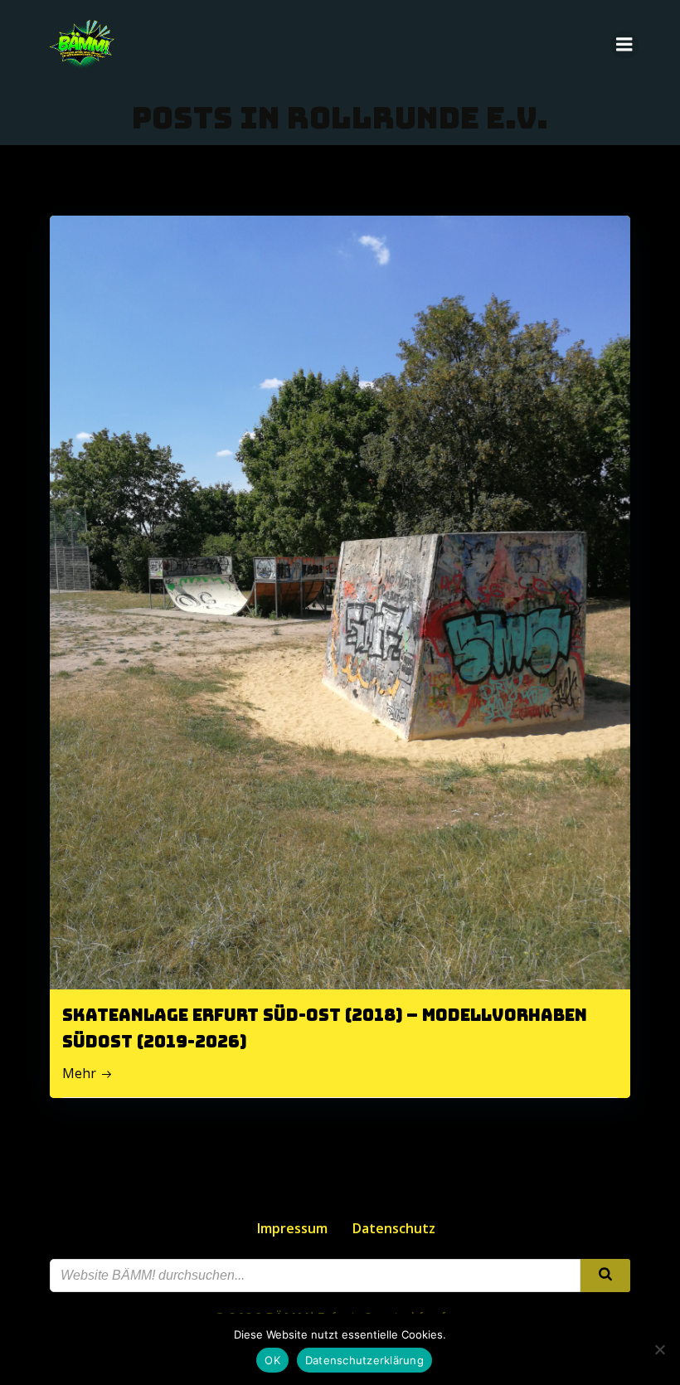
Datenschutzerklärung (364, 1360)
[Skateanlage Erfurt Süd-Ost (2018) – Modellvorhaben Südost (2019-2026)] (340, 601)
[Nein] (659, 1349)
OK (272, 1360)
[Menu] (624, 45)
